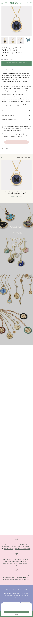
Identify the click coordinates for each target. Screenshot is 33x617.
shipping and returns (17, 565)
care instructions (21, 577)
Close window (16, 614)
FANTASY (16, 238)
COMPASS (16, 226)
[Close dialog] (31, 604)
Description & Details (7, 70)
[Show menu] (2, 3)
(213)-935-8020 (8, 548)
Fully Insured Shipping (7, 115)
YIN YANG (16, 232)
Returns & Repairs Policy (8, 119)
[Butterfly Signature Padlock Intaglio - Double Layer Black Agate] (16, 175)
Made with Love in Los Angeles (10, 110)
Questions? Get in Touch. (16, 142)
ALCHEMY (16, 244)
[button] (6, 3)
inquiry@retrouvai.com (22, 548)
